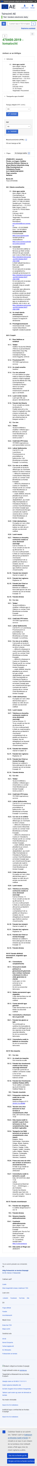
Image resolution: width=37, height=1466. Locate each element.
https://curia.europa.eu (20, 1243)
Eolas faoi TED (7, 1325)
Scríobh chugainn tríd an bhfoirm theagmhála (16, 1389)
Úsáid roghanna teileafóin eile (11, 1385)
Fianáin (4, 1311)
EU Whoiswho (6, 1350)
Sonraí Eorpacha (7, 1342)
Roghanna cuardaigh (28, 28)
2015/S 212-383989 (19, 1103)
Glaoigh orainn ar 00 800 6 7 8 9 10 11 (14, 1381)
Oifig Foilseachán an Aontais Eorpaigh (15, 1270)
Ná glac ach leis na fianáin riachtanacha (21, 1461)
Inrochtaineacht (7, 1315)
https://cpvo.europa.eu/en (21, 235)
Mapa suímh (6, 1329)
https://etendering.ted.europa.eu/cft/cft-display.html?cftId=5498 (22, 259)
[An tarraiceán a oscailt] (5, 36)
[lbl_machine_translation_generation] (26, 140)
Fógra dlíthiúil (6, 1308)
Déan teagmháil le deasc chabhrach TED (15, 1288)
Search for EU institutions (10, 1405)
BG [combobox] (8, 126)
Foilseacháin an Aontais (9, 1353)
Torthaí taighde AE (8, 1346)
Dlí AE (4, 1339)
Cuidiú (4, 1284)
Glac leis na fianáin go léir (17, 1455)
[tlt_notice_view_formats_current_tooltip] (29, 153)
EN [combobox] (8, 109)
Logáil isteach (24, 8)
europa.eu (23, 1370)
